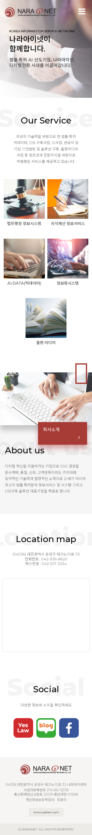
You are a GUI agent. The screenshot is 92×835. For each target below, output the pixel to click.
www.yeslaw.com (46, 812)
